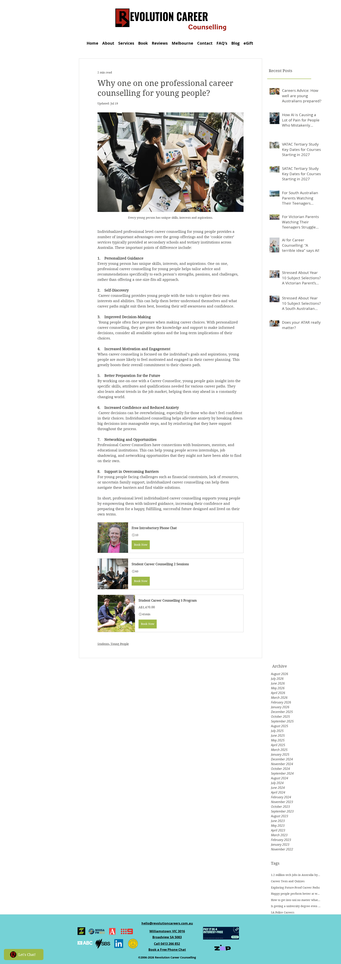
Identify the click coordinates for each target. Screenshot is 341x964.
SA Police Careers (282, 912)
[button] (170, 537)
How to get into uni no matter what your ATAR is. (296, 900)
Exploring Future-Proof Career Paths (295, 887)
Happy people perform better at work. (296, 893)
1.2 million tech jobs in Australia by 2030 (296, 875)
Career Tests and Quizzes (287, 881)
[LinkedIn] (118, 943)
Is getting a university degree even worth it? (296, 906)
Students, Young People (113, 644)
